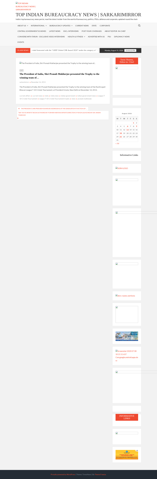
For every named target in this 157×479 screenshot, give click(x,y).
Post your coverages (92, 31)
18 (121, 133)
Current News (82, 26)
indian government (68, 96)
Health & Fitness (75, 37)
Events (21, 42)
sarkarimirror (24, 82)
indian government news (86, 96)
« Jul (117, 143)
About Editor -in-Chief (115, 31)
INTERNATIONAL (38, 26)
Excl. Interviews (70, 31)
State (94, 26)
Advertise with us (96, 37)
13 (127, 130)
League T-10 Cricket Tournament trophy (54, 99)
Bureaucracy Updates (60, 26)
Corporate (105, 26)
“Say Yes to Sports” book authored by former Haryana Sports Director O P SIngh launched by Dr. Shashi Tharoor (59, 114)
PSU (109, 37)
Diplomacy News (122, 37)
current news (38, 96)
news (74, 99)
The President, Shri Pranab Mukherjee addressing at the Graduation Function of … (54, 108)
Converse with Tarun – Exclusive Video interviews (41, 37)
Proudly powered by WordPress (63, 474)
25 (121, 137)
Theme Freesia (100, 474)
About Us (22, 26)
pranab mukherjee (85, 99)
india (47, 96)
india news (55, 96)
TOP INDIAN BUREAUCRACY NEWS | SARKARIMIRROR (78, 14)
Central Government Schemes (32, 31)
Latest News (54, 31)
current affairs (25, 96)
